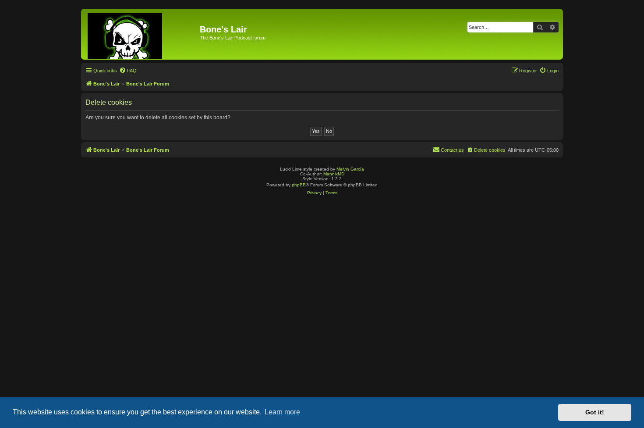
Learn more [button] (282, 412)
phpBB (299, 184)
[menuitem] (128, 70)
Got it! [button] (594, 412)
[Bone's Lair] (141, 34)
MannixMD (333, 173)
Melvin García (350, 169)
